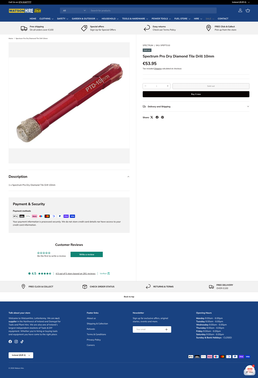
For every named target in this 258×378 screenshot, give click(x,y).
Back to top (129, 296)
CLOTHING (45, 18)
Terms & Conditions (96, 334)
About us (91, 318)
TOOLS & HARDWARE (133, 18)
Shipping (158, 68)
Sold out (211, 86)
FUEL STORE (180, 18)
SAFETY (61, 18)
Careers (91, 345)
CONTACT (223, 18)
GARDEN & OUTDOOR (83, 18)
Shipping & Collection (97, 323)
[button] (248, 10)
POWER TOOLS (160, 18)
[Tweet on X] (151, 117)
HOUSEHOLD (109, 18)
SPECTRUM (148, 45)
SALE (208, 18)
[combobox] (138, 10)
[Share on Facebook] (157, 117)
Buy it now (196, 94)
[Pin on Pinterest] (162, 117)
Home (11, 38)
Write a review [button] (86, 254)
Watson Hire (19, 368)
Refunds (91, 329)
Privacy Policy (94, 339)
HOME (33, 18)
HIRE (196, 18)
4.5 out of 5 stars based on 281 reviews (75, 273)
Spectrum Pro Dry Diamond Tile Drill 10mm (32, 38)
